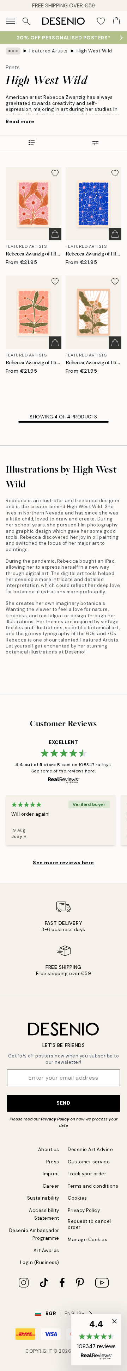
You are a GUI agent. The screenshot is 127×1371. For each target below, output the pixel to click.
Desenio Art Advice (90, 1149)
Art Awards (46, 1250)
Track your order (87, 1174)
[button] (96, 1339)
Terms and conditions (93, 1186)
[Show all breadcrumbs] (13, 51)
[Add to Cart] (55, 234)
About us (48, 1149)
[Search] (26, 21)
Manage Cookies (87, 1240)
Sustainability (43, 1198)
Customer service (89, 1162)
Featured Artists (48, 51)
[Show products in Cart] (116, 21)
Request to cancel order (89, 1224)
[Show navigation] (10, 21)
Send (63, 1103)
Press (52, 1162)
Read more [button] (20, 121)
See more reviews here (63, 862)
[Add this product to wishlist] (55, 173)
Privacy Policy (55, 1119)
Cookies (77, 1198)
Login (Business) (39, 1262)
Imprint (51, 1174)
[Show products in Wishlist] (101, 21)
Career (51, 1186)
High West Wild (94, 51)
